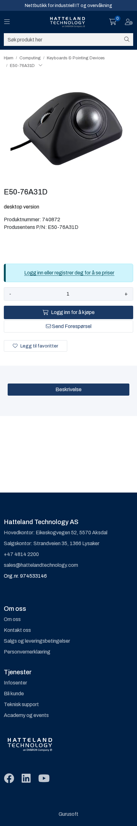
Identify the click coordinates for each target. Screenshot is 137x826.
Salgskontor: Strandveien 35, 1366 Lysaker (51, 543)
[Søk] (126, 39)
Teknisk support (21, 704)
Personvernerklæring (27, 651)
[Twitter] (9, 778)
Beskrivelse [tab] (68, 389)
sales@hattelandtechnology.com (41, 565)
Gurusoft (68, 814)
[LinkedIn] (26, 778)
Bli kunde (14, 693)
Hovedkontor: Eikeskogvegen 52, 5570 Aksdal (55, 532)
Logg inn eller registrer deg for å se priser (69, 272)
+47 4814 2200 (21, 554)
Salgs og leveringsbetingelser (37, 641)
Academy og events (26, 715)
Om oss (12, 619)
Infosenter (15, 682)
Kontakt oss (17, 630)
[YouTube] (44, 778)
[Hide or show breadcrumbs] (40, 66)
